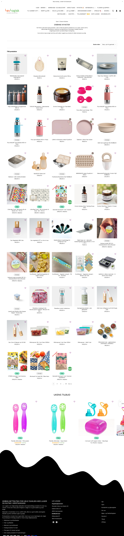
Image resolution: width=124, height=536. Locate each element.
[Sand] (70, 124)
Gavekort (104, 516)
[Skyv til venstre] (120, 405)
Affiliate (103, 522)
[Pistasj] (91, 121)
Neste (69, 384)
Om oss (103, 510)
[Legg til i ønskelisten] (25, 55)
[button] (113, 10)
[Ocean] (23, 89)
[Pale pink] (68, 121)
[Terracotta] (25, 91)
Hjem (57, 21)
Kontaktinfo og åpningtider (108, 507)
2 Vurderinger (61, 442)
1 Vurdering (23, 442)
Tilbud (103, 519)
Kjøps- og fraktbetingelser (108, 513)
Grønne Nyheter (64, 21)
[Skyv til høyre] (120, 401)
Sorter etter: (96, 44)
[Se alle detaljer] (17, 64)
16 (66, 384)
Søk (102, 501)
